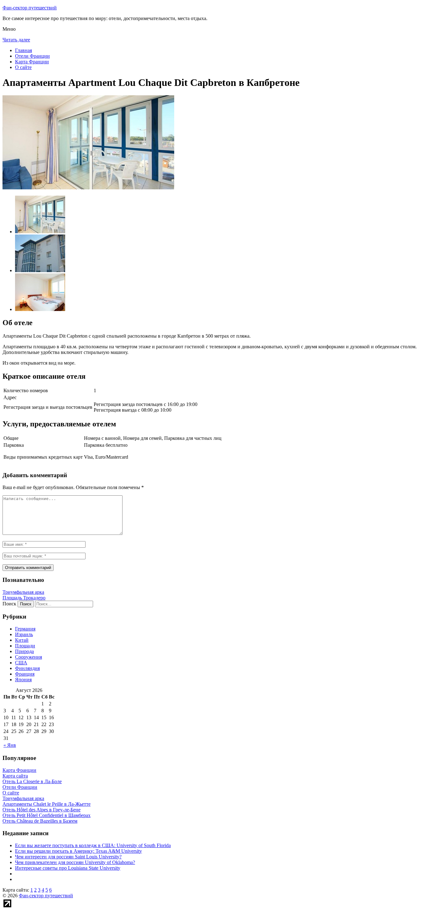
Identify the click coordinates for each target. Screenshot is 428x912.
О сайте (23, 67)
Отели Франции (32, 56)
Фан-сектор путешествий (30, 7)
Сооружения (28, 657)
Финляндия (27, 668)
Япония (23, 679)
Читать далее (16, 39)
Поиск (9, 603)
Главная (23, 50)
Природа (24, 651)
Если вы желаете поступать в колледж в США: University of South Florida (93, 845)
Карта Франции (32, 61)
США (21, 662)
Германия (25, 628)
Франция (24, 674)
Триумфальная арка (23, 592)
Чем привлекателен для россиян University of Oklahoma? (75, 862)
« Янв (9, 745)
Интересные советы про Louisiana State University (67, 868)
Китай (22, 640)
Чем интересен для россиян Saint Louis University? (68, 856)
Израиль (24, 634)
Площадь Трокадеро (24, 597)
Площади (25, 645)
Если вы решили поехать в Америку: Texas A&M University (78, 851)
